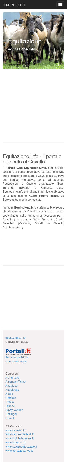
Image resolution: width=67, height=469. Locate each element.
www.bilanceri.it (15, 442)
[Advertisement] (29, 298)
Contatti (10, 418)
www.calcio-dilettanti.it (19, 434)
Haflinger (11, 414)
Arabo (9, 394)
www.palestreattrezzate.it (21, 446)
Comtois (10, 398)
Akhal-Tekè (12, 377)
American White (15, 381)
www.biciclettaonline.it (19, 438)
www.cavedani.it (15, 430)
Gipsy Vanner (14, 410)
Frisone (10, 406)
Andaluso (11, 385)
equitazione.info (14, 4)
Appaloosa (12, 390)
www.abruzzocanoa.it (19, 450)
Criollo (9, 402)
